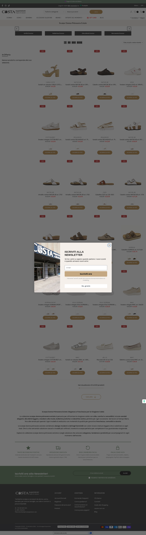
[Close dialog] (109, 245)
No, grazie (86, 286)
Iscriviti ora (86, 274)
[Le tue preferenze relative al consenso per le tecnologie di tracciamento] (144, 401)
